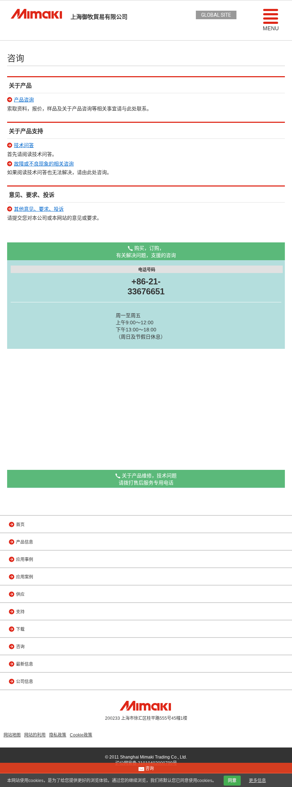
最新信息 (24, 664)
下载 (20, 629)
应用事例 (24, 559)
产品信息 (24, 542)
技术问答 (24, 145)
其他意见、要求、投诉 (39, 209)
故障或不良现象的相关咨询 (44, 164)
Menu (271, 28)
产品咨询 (24, 100)
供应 (20, 594)
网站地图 (12, 735)
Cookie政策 (81, 735)
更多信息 (257, 780)
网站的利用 (35, 735)
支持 (20, 611)
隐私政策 (57, 735)
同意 (232, 780)
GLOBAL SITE (216, 15)
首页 (20, 524)
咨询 (20, 646)
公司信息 (24, 681)
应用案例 (24, 576)
